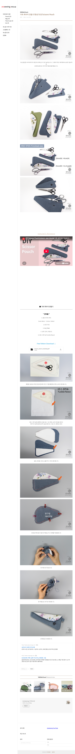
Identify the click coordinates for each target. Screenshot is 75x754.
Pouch (8, 16)
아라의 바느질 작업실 (27, 703)
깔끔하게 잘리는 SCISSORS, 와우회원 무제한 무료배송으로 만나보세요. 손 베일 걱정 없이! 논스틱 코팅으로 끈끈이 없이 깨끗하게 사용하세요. (46, 660)
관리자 (53, 752)
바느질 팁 (6, 32)
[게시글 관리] (27, 669)
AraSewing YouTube (52, 728)
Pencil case (9, 21)
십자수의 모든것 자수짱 (28, 647)
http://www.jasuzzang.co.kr (29, 645)
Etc (7, 23)
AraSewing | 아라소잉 (29, 701)
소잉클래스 (6, 30)
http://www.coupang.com (28, 655)
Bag (7, 18)
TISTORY (49, 752)
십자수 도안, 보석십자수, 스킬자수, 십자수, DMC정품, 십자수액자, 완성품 (40, 649)
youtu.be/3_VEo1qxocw (46, 234)
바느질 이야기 (7, 27)
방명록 (4, 35)
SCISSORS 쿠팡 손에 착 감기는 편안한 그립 (34, 658)
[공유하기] (25, 669)
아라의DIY (6, 14)
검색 (44, 742)
